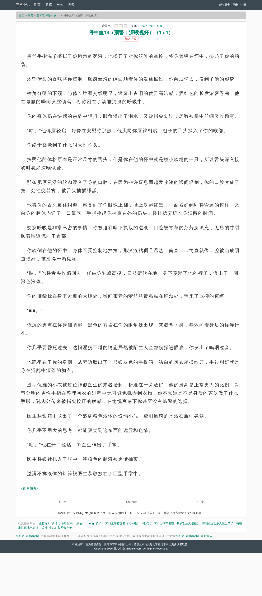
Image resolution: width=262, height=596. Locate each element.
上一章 (62, 501)
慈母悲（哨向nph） (48, 15)
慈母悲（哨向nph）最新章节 (194, 536)
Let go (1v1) (95, 523)
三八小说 (23, 5)
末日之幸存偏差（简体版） (122, 523)
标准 (152, 25)
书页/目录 (131, 501)
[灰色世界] (125, 26)
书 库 (48, 4)
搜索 (71, 4)
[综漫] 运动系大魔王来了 (217, 523)
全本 (60, 4)
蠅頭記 (147, 523)
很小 (144, 25)
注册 (243, 4)
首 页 (37, 4)
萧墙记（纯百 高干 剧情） (68, 523)
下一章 (200, 501)
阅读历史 (224, 4)
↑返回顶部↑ (30, 488)
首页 (21, 15)
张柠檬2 (44, 523)
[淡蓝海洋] (116, 26)
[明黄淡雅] (121, 26)
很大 (159, 25)
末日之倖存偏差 (164, 523)
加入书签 (130, 38)
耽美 (30, 15)
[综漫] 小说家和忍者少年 (56, 527)
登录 (235, 4)
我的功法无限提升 (188, 523)
